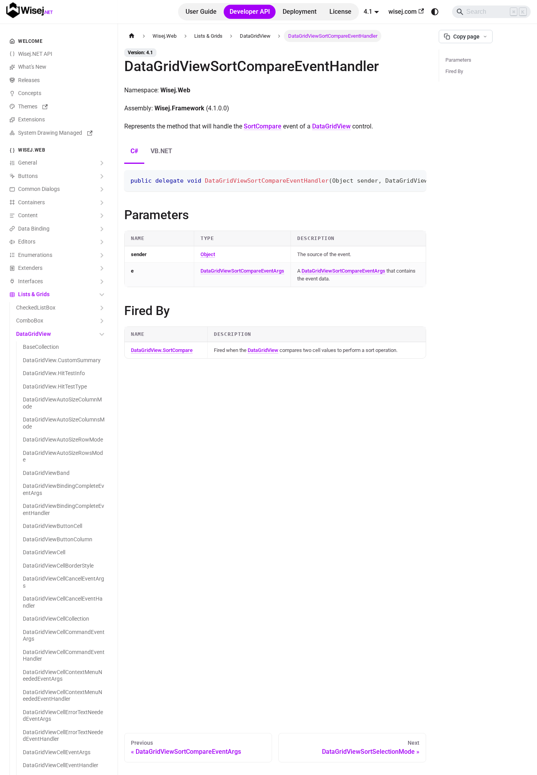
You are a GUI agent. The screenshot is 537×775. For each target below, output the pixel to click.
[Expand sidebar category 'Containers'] (101, 203)
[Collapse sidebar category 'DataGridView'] (101, 334)
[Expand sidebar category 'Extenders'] (101, 269)
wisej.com (402, 11)
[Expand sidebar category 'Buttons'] (101, 176)
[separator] (116, 387)
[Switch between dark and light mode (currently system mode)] (434, 11)
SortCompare (262, 126)
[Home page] (131, 36)
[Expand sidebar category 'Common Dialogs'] (101, 190)
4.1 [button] (368, 11)
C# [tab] (134, 151)
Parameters (458, 60)
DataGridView (331, 126)
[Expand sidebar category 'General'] (101, 163)
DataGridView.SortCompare (162, 350)
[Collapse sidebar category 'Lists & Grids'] (101, 295)
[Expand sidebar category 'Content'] (101, 216)
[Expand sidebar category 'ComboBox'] (101, 321)
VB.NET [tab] (161, 151)
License (340, 11)
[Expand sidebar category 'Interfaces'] (101, 282)
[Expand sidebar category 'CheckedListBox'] (101, 308)
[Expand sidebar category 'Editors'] (101, 242)
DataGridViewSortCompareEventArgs (242, 271)
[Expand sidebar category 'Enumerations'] (101, 255)
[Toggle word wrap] (402, 180)
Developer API (250, 11)
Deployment (299, 11)
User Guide (201, 11)
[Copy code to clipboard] (416, 180)
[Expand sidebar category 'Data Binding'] (101, 229)
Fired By (454, 71)
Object (207, 254)
